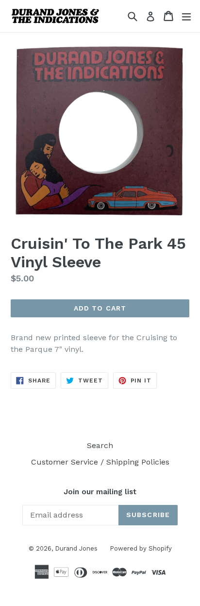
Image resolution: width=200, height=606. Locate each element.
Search (100, 445)
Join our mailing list (100, 491)
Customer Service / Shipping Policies (100, 462)
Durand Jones (76, 548)
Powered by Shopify (141, 548)
